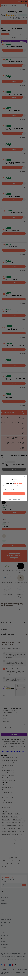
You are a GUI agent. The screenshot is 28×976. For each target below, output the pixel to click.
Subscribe (14, 493)
